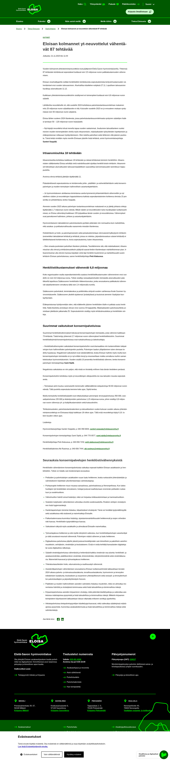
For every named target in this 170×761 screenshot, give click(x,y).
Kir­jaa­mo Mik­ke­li (21, 711)
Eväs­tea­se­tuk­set (30, 754)
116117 (133, 659)
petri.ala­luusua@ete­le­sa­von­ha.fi (99, 442)
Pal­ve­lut (41, 21)
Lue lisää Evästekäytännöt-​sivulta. (33, 747)
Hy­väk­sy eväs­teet (74, 754)
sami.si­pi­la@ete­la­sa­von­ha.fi (108, 436)
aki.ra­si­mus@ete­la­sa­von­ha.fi (97, 449)
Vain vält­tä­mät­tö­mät (52, 754)
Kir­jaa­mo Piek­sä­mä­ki (96, 711)
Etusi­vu (19, 21)
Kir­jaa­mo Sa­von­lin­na (60, 711)
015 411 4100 (76, 659)
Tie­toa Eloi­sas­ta (138, 21)
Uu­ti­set (46, 37)
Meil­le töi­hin (106, 21)
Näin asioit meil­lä (73, 21)
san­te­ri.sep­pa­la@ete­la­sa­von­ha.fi (104, 429)
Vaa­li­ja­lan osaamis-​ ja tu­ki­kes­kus (138, 711)
